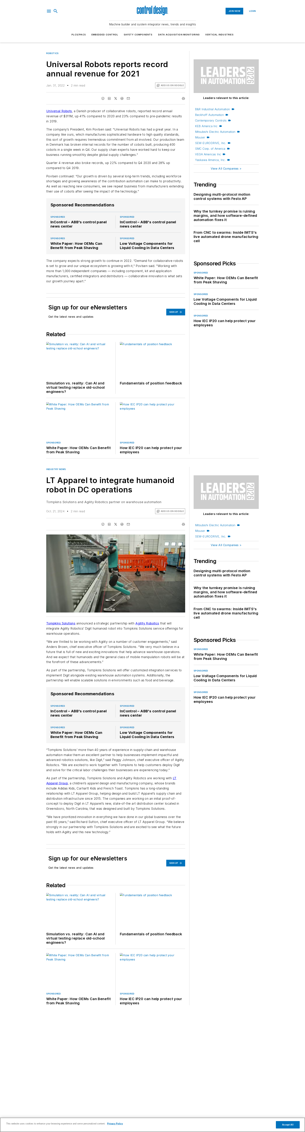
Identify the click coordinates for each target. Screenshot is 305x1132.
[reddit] (122, 98)
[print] (183, 98)
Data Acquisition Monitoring (179, 34)
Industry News (56, 469)
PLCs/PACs (78, 34)
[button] (49, 11)
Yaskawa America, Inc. (210, 160)
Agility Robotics (147, 623)
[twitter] (115, 98)
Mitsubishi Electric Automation (215, 131)
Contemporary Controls (210, 120)
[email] (128, 98)
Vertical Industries (219, 34)
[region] (152, 1125)
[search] (55, 11)
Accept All (287, 1124)
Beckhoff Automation (209, 115)
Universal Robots (59, 111)
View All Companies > (226, 168)
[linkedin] (109, 98)
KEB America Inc (206, 126)
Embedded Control (104, 34)
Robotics (52, 53)
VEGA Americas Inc (208, 154)
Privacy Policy (115, 1123)
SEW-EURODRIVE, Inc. (210, 143)
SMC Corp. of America (210, 148)
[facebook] (103, 98)
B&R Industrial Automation (212, 109)
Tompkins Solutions (60, 623)
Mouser (200, 137)
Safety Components (138, 34)
